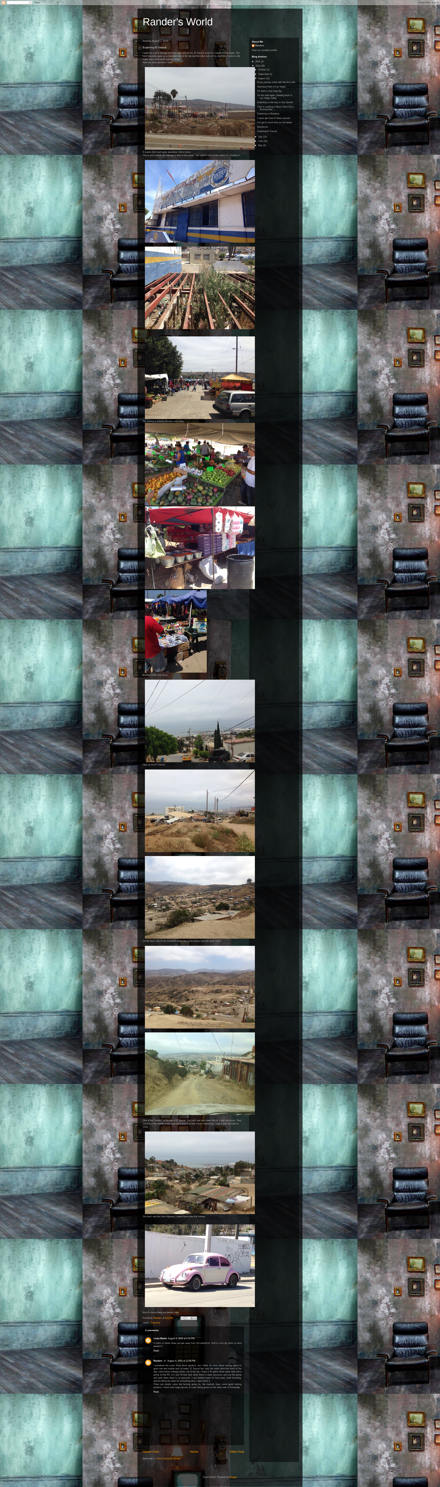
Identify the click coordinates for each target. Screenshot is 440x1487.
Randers (157, 1360)
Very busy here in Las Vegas (271, 86)
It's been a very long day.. (270, 91)
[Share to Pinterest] (195, 1318)
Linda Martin (160, 1338)
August (262, 78)
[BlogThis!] (185, 1318)
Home (194, 1451)
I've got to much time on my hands (274, 122)
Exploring (155, 1322)
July (260, 136)
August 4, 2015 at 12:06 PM (181, 1360)
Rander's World (178, 22)
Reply (156, 1350)
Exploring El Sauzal (267, 131)
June (261, 141)
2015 (258, 66)
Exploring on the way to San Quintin (275, 102)
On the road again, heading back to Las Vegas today (274, 96)
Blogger (233, 1477)
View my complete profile (264, 50)
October (262, 69)
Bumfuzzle (262, 127)
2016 (258, 61)
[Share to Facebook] (192, 1318)
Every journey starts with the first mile (276, 82)
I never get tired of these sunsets (273, 118)
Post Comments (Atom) (168, 1458)
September (264, 74)
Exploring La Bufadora (268, 113)
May (260, 145)
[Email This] (182, 1318)
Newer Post (151, 1451)
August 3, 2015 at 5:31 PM (181, 1338)
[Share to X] (188, 1318)
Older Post (236, 1451)
